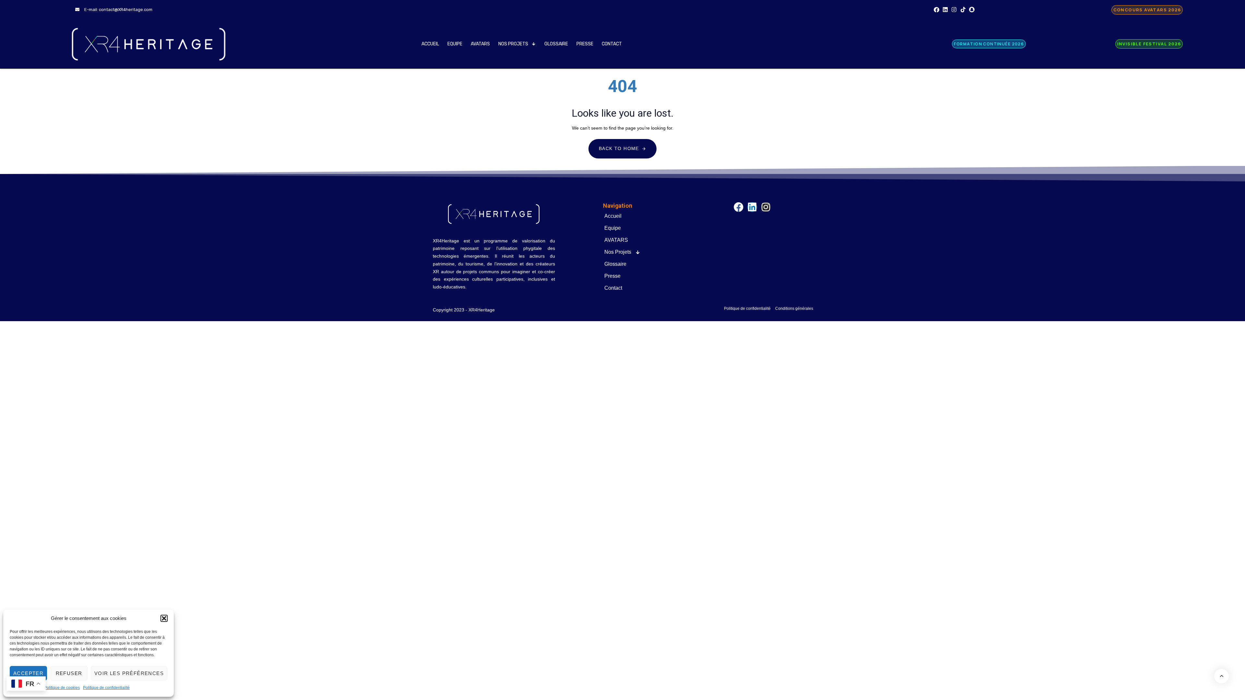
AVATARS (480, 44)
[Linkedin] (945, 9)
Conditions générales (794, 308)
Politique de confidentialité (106, 687)
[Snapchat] (971, 9)
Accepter (28, 673)
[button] (164, 618)
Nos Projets (513, 44)
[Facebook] (936, 9)
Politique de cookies (62, 687)
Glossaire (556, 44)
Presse (584, 44)
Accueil (430, 44)
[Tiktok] (963, 9)
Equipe (454, 44)
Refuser (69, 673)
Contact (612, 44)
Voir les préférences (129, 673)
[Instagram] (954, 9)
